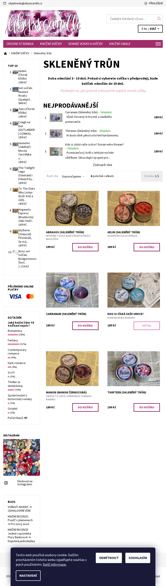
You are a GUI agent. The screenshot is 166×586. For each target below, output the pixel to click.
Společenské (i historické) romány (20, 397)
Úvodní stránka (20, 44)
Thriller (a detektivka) (15, 384)
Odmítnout (109, 558)
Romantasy (15, 331)
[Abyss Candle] (43, 23)
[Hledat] (159, 18)
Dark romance (17, 363)
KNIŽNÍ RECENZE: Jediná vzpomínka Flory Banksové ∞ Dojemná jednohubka (21, 535)
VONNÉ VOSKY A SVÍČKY (85, 44)
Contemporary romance (17, 352)
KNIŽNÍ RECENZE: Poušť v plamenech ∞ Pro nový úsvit (20, 520)
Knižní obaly (119, 44)
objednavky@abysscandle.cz (25, 3)
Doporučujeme (71, 176)
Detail (147, 326)
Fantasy (13, 340)
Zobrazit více (102, 165)
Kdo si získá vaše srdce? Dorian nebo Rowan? (94, 146)
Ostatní (12, 409)
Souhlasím (138, 558)
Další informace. (55, 564)
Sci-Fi (11, 372)
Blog (11, 502)
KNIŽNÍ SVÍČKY (51, 44)
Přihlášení (156, 3)
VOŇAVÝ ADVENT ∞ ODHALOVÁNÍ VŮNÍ (20, 509)
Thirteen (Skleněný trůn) (88, 131)
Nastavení (28, 575)
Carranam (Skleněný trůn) (88, 112)
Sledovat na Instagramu (24, 483)
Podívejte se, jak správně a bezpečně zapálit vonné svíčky (103, 90)
